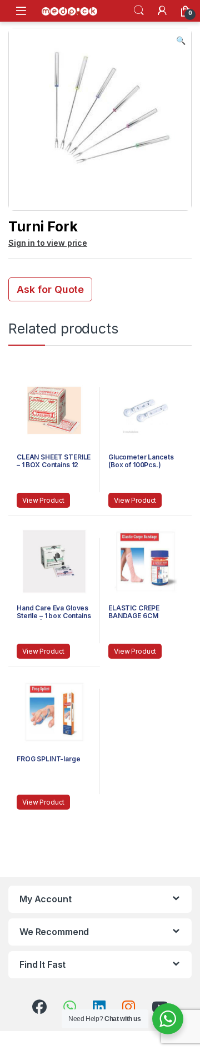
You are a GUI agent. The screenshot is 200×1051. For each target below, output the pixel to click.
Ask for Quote (50, 289)
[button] (181, 40)
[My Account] (162, 10)
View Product (43, 500)
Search (139, 10)
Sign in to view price (47, 242)
